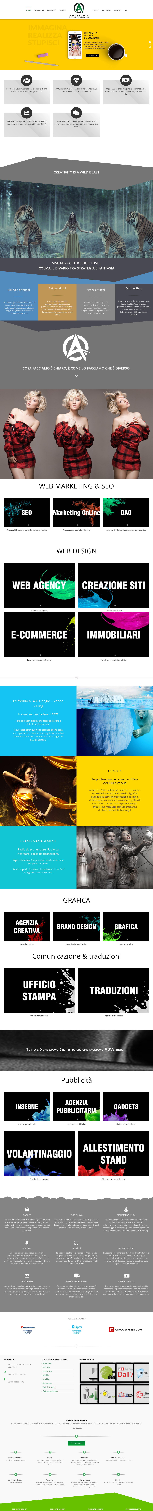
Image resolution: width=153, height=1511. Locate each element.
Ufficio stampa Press (39, 1015)
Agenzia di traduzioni (114, 1015)
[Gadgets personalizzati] (126, 1106)
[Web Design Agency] (39, 585)
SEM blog (46, 1375)
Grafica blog (47, 1371)
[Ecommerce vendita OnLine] (39, 634)
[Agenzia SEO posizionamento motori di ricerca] (27, 512)
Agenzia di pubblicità (76, 1124)
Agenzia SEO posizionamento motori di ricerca (27, 530)
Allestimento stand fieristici (114, 1179)
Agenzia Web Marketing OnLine (76, 530)
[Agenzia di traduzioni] (113, 990)
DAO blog (46, 1367)
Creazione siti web (114, 610)
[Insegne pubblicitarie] (27, 1106)
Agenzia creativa (27, 944)
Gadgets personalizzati (126, 1124)
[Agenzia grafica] (126, 926)
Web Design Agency (39, 610)
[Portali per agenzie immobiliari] (113, 634)
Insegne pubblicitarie (27, 1124)
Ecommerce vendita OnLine (39, 660)
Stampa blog (47, 1383)
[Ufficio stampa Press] (39, 990)
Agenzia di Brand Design (76, 944)
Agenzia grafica (126, 944)
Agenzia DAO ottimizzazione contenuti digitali (126, 530)
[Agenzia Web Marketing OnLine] (76, 512)
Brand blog (47, 1363)
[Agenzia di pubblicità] (76, 1106)
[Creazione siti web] (113, 585)
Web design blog (49, 1387)
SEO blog (46, 1379)
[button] (122, 10)
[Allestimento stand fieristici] (113, 1153)
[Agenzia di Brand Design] (76, 926)
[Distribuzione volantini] (39, 1153)
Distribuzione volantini (39, 1179)
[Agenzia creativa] (27, 926)
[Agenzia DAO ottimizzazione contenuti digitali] (126, 512)
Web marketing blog (50, 1391)
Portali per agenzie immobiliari (113, 660)
